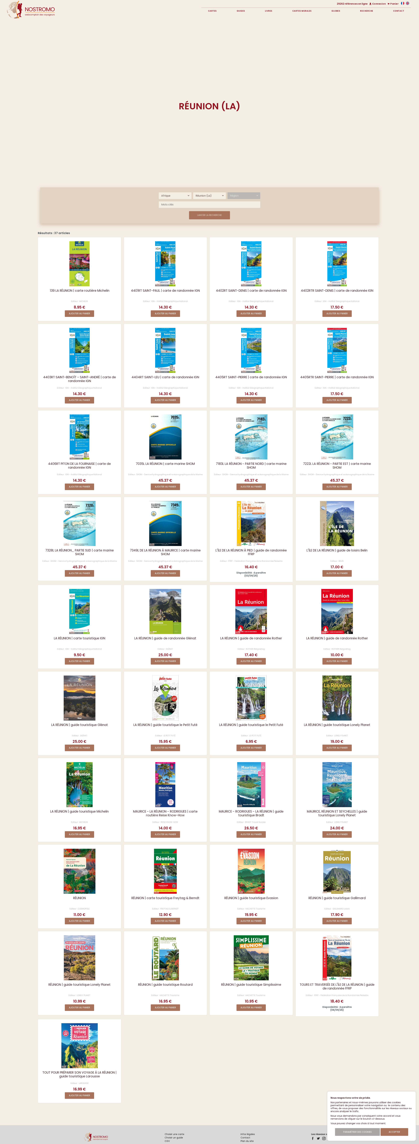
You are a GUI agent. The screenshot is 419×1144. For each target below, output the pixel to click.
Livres (268, 10)
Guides (241, 10)
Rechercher (384, 46)
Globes (335, 10)
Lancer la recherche (209, 215)
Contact (398, 10)
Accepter (394, 1132)
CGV (167, 1141)
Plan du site (247, 1141)
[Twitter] (318, 1138)
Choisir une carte (174, 1134)
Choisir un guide (174, 1137)
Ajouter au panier (79, 313)
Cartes (212, 10)
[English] (407, 4)
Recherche (366, 10)
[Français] (402, 4)
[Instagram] (324, 1138)
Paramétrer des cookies (357, 1132)
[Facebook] (312, 1138)
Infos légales (248, 1134)
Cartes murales (302, 10)
